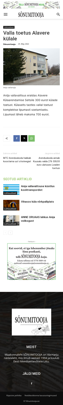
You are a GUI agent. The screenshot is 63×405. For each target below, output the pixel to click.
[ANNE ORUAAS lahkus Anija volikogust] (11, 220)
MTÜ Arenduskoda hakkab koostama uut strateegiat (17, 160)
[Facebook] (16, 138)
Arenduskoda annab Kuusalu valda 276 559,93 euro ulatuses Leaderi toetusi (46, 163)
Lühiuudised (9, 27)
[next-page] (10, 233)
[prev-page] (5, 233)
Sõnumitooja (9, 44)
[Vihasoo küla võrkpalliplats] (11, 205)
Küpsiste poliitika (13, 395)
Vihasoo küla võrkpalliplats (37, 201)
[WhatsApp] (31, 138)
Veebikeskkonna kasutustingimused (41, 395)
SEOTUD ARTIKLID (17, 179)
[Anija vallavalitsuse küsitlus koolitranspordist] (11, 189)
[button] (5, 14)
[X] (24, 138)
